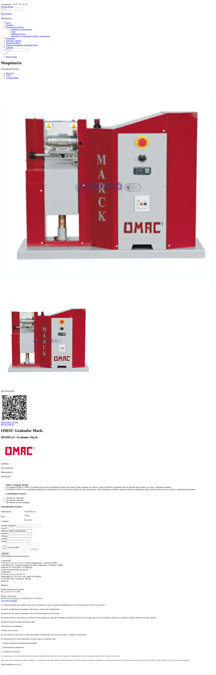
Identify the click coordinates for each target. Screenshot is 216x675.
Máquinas (10, 73)
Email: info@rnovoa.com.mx (12, 589)
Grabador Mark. (12, 78)
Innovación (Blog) (13, 43)
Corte (13, 32)
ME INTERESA (7, 424)
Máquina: (4, 531)
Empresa (4, 533)
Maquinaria (10, 38)
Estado (3, 541)
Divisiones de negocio (15, 27)
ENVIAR (5, 554)
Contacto (9, 47)
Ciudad (4, 539)
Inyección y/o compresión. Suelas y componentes (30, 36)
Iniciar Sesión (6, 14)
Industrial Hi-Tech (18, 34)
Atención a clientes (13, 41)
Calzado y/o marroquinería (21, 29)
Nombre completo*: (9, 525)
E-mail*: (4, 528)
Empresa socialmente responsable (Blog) (22, 45)
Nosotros (9, 25)
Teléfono (4, 536)
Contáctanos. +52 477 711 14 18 (14, 4)
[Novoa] (7, 6)
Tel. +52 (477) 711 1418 (10, 592)
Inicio (8, 23)
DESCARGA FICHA (10, 422)
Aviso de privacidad (9, 601)
